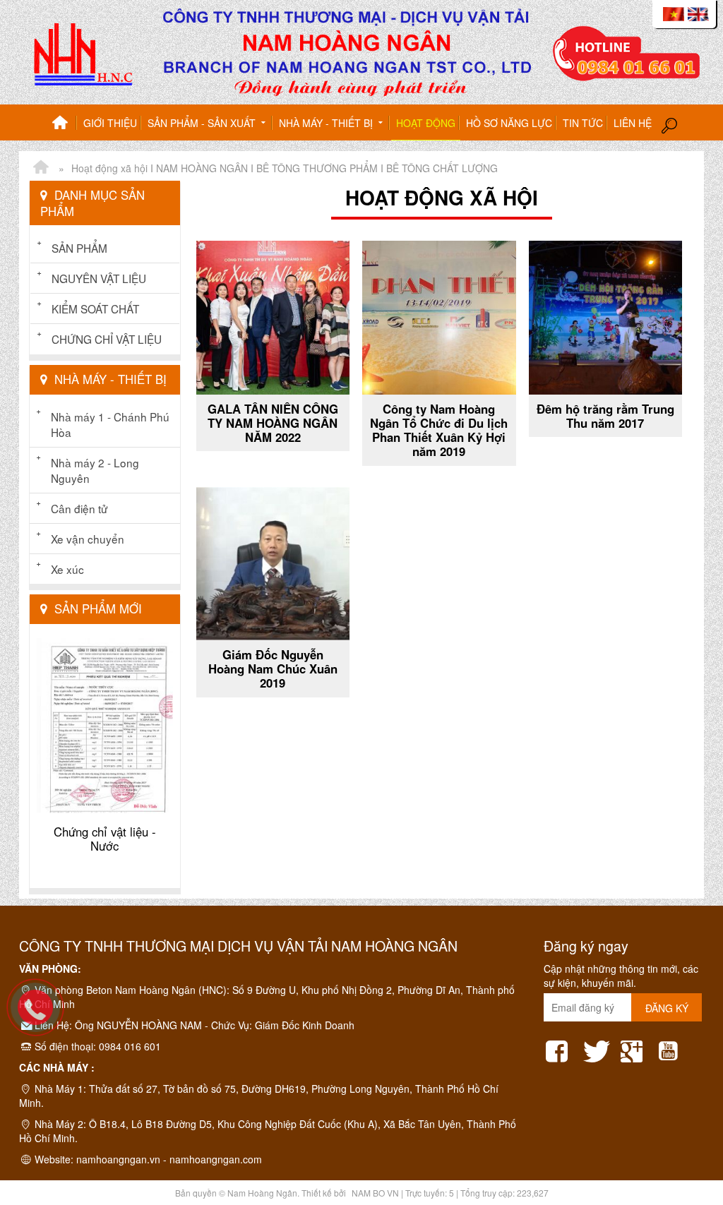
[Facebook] (560, 1046)
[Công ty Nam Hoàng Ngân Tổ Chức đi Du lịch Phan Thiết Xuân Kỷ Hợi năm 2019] (439, 318)
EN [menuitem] (698, 14)
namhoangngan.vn (118, 1159)
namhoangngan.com (215, 1159)
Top (689, 1138)
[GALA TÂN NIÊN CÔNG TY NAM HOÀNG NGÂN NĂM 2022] (273, 318)
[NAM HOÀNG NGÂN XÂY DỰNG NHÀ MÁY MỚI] (41, 168)
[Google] (634, 1046)
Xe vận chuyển (87, 538)
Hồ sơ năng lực (509, 123)
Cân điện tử (79, 508)
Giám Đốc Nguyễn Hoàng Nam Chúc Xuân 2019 (272, 668)
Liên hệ (633, 123)
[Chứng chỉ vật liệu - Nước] (105, 726)
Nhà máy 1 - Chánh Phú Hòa (110, 424)
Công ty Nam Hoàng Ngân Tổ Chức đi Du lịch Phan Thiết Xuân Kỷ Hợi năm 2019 (439, 430)
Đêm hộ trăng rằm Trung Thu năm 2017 (605, 415)
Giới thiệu (110, 123)
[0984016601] (42, 1014)
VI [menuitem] (673, 14)
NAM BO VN (375, 1193)
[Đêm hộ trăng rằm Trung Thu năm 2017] (606, 318)
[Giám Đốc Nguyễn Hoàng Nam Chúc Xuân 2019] (273, 564)
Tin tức (583, 123)
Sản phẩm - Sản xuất (203, 123)
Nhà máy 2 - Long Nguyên (95, 470)
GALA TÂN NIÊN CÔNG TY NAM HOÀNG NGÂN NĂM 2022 (273, 422)
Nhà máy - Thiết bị (327, 123)
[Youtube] (671, 1046)
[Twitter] (596, 1046)
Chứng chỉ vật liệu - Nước (105, 838)
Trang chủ (60, 122)
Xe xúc (67, 569)
